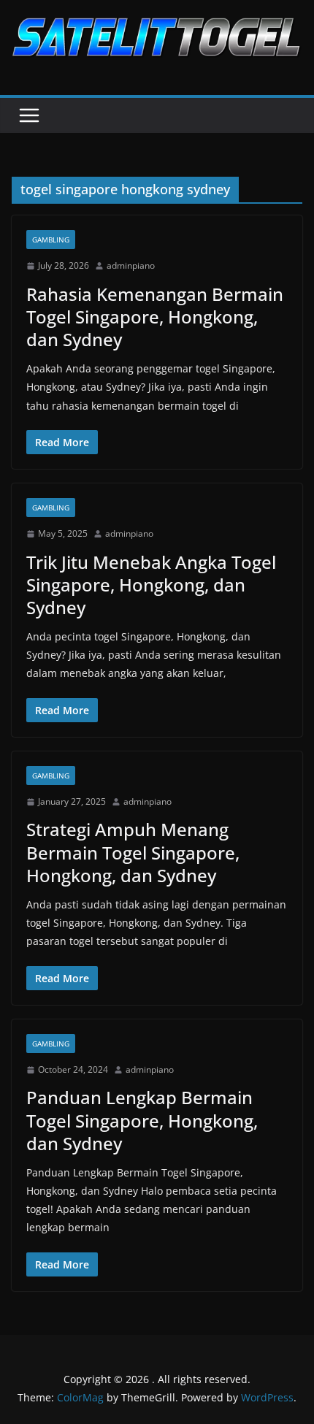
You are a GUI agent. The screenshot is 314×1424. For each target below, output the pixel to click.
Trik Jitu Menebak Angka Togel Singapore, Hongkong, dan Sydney (151, 584)
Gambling (50, 239)
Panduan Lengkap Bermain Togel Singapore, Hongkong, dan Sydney (142, 1120)
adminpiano (131, 265)
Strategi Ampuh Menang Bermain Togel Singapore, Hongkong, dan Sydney (133, 852)
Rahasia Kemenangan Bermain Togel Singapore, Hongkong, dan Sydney (154, 316)
